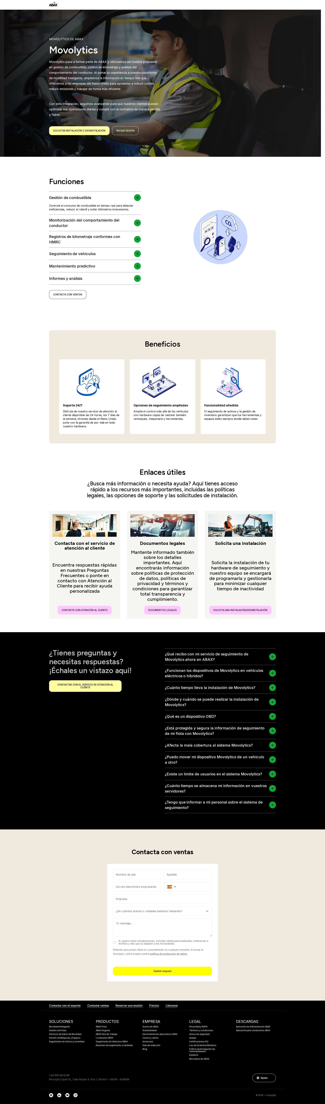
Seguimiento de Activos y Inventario (67, 1041)
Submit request (162, 971)
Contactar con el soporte (65, 1005)
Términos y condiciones (201, 1030)
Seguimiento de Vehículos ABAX (112, 1041)
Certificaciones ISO (198, 1041)
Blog (145, 1049)
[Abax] (53, 4)
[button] (137, 198)
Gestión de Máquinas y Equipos (64, 1038)
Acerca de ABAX (150, 1027)
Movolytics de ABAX (199, 1059)
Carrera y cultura (150, 1038)
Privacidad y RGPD (198, 1027)
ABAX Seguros (103, 1030)
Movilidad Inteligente (59, 1027)
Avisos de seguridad (199, 1034)
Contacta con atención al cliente (85, 610)
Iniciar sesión (125, 130)
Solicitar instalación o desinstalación (79, 130)
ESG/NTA (193, 1055)
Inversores (148, 1041)
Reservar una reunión (129, 1005)
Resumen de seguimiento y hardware (114, 1045)
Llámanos (172, 1005)
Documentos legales (162, 610)
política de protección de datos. (169, 953)
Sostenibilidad (150, 1030)
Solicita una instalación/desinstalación (240, 610)
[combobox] (162, 899)
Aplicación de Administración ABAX (253, 1027)
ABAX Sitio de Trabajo (106, 1034)
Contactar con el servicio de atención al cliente (85, 686)
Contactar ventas (98, 1005)
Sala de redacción (151, 1045)
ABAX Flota (101, 1027)
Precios (154, 1005)
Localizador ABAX (104, 1038)
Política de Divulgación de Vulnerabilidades (202, 1050)
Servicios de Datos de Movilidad (65, 1034)
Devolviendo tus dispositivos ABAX (160, 1034)
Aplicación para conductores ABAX (253, 1030)
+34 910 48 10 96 (59, 1075)
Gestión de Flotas (58, 1030)
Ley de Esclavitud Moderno (202, 1045)
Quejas (192, 1038)
